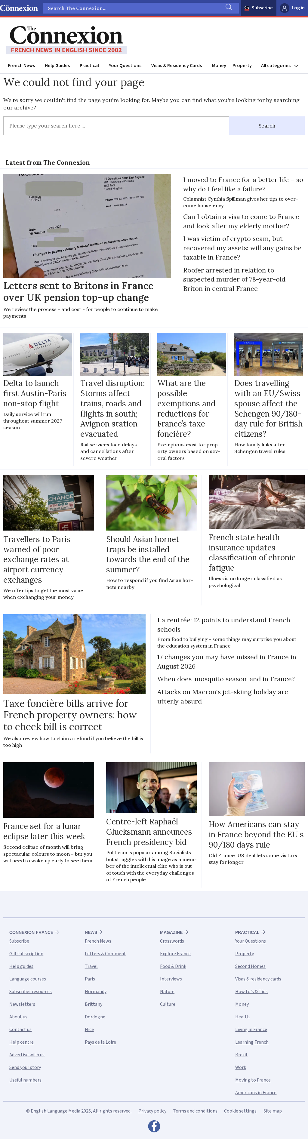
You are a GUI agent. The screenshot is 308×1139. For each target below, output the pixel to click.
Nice (89, 1029)
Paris (90, 979)
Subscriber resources (30, 991)
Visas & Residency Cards (176, 65)
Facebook (154, 1128)
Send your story (25, 1067)
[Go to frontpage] (66, 40)
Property (242, 65)
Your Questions (125, 65)
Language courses (27, 979)
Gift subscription (26, 953)
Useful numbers (25, 1080)
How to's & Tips (251, 991)
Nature (167, 991)
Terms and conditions (195, 1111)
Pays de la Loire (100, 1042)
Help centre (21, 1042)
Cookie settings (240, 1111)
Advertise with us (27, 1054)
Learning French (252, 1042)
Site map (272, 1111)
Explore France (175, 953)
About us (18, 1017)
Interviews (171, 979)
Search (267, 125)
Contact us (20, 1029)
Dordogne (95, 1017)
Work (240, 1067)
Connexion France (31, 932)
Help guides (21, 966)
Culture (167, 1004)
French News (21, 65)
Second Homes (250, 966)
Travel (91, 966)
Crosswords (172, 941)
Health (242, 1017)
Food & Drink (173, 966)
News (91, 932)
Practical (89, 65)
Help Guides (57, 65)
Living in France (251, 1029)
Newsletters (22, 1004)
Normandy (95, 991)
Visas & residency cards (258, 979)
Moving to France (253, 1080)
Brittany (93, 1004)
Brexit (241, 1054)
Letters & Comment (105, 953)
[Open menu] (282, 65)
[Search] (228, 8)
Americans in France (255, 1092)
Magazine (171, 932)
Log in (298, 8)
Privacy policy (152, 1111)
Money (219, 65)
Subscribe (262, 8)
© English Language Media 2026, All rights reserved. (78, 1111)
